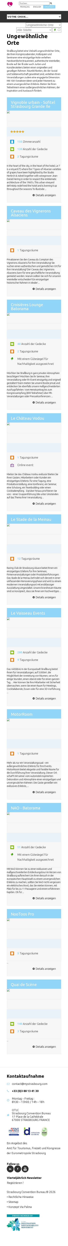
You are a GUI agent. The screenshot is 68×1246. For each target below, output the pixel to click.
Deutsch (49, 7)
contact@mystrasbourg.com (29, 1083)
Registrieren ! (15, 1182)
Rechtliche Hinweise (21, 1196)
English (37, 7)
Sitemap (13, 1201)
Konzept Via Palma (20, 1206)
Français (24, 7)
